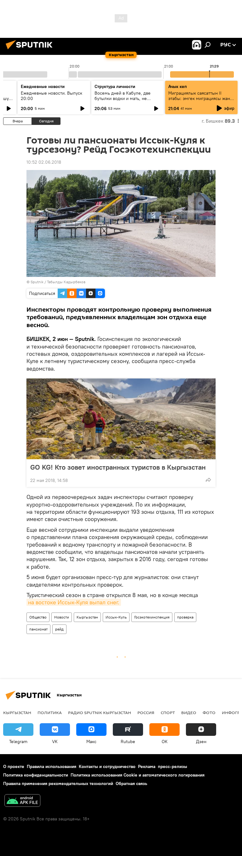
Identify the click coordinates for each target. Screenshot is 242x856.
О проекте (13, 766)
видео (188, 712)
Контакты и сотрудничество (107, 766)
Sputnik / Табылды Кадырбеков (58, 281)
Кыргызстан (87, 617)
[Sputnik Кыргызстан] (31, 50)
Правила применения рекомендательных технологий (58, 783)
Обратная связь (131, 783)
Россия (145, 712)
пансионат (38, 629)
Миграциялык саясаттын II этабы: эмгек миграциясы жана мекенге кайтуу (200, 98)
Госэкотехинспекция (152, 617)
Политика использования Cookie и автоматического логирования (138, 775)
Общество (38, 617)
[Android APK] (22, 801)
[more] (208, 479)
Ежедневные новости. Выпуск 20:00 (51, 95)
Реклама (146, 766)
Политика (49, 712)
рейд (59, 629)
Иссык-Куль (116, 617)
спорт (168, 712)
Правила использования (51, 766)
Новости (61, 617)
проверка (185, 617)
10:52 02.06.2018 (43, 162)
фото (209, 712)
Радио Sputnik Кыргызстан (99, 712)
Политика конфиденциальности (35, 775)
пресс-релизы (172, 766)
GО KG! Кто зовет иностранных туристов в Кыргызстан (118, 467)
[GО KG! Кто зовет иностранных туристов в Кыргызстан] (121, 418)
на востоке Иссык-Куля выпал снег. (73, 602)
